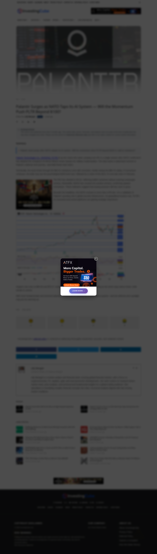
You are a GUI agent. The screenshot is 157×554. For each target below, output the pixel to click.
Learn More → (78, 291)
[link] (78, 273)
